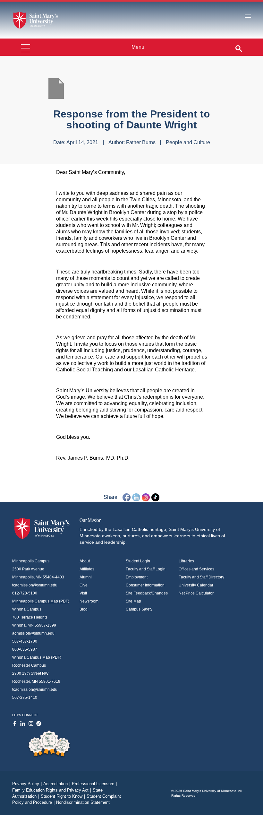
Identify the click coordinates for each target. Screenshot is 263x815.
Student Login (138, 561)
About (85, 561)
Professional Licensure (94, 783)
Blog (84, 609)
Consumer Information (145, 585)
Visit (83, 593)
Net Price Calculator (196, 593)
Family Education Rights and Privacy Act (51, 790)
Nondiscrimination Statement (83, 802)
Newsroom (89, 601)
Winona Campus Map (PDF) (36, 657)
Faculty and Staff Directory (201, 577)
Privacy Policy (27, 783)
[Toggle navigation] (247, 16)
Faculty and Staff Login (145, 569)
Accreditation (56, 783)
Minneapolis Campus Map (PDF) (40, 601)
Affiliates (87, 569)
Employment (137, 577)
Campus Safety (139, 609)
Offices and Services (196, 569)
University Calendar (196, 585)
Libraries (186, 561)
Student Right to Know (63, 796)
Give (84, 585)
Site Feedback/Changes (147, 593)
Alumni (86, 577)
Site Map (133, 601)
